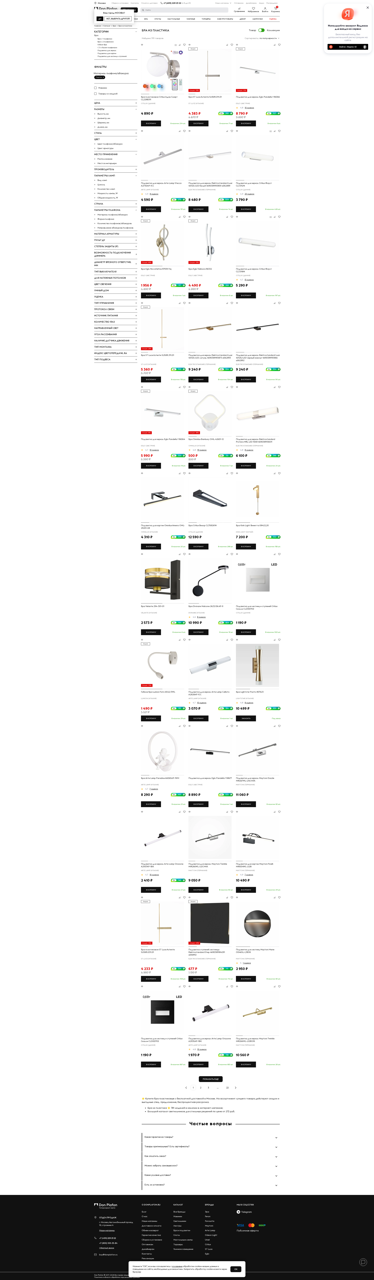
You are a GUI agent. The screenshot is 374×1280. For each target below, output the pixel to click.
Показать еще (211, 1079)
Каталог (178, 1204)
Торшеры (206, 19)
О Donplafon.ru (151, 1204)
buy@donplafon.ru (108, 1254)
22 (227, 1087)
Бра (146, 19)
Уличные (191, 19)
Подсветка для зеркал (107, 50)
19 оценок (202, 450)
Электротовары (225, 19)
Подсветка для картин (107, 53)
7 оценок (154, 789)
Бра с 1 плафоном (105, 39)
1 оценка (247, 963)
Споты (157, 19)
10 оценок (249, 108)
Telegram (246, 1211)
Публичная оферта (248, 1230)
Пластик (99, 77)
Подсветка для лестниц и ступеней (112, 56)
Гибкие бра (102, 45)
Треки (135, 19)
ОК (235, 1269)
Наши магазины (222, 3)
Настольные (174, 19)
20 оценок (249, 194)
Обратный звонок (106, 1248)
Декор (243, 19)
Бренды (209, 1204)
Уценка (272, 19)
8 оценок (154, 194)
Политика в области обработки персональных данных (117, 1277)
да (100, 18)
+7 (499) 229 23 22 (172, 3)
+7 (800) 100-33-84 (108, 1243)
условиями (177, 1266)
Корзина (275, 11)
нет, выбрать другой (118, 18)
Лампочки (257, 19)
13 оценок (249, 280)
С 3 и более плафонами (107, 47)
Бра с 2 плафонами (106, 42)
